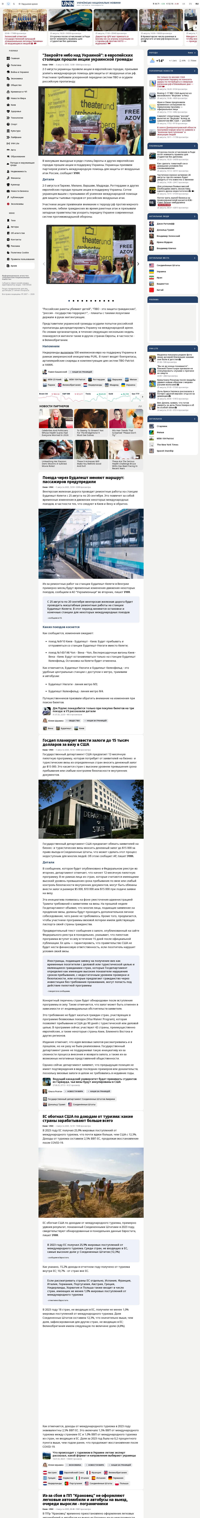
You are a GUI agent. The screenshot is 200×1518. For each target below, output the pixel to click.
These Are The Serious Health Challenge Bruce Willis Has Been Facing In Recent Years (124, 465)
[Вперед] (196, 27)
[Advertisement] (172, 323)
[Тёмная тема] (14, 3)
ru (197, 3)
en (190, 3)
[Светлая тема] (3, 3)
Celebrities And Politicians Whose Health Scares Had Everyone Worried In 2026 (55, 432)
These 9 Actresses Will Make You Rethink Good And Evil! (89, 463)
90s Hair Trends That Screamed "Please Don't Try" (124, 432)
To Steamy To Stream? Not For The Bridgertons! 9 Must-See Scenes (90, 432)
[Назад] (43, 263)
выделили (67, 352)
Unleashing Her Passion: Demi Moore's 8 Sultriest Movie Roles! (54, 463)
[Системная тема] (8, 3)
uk (183, 3)
